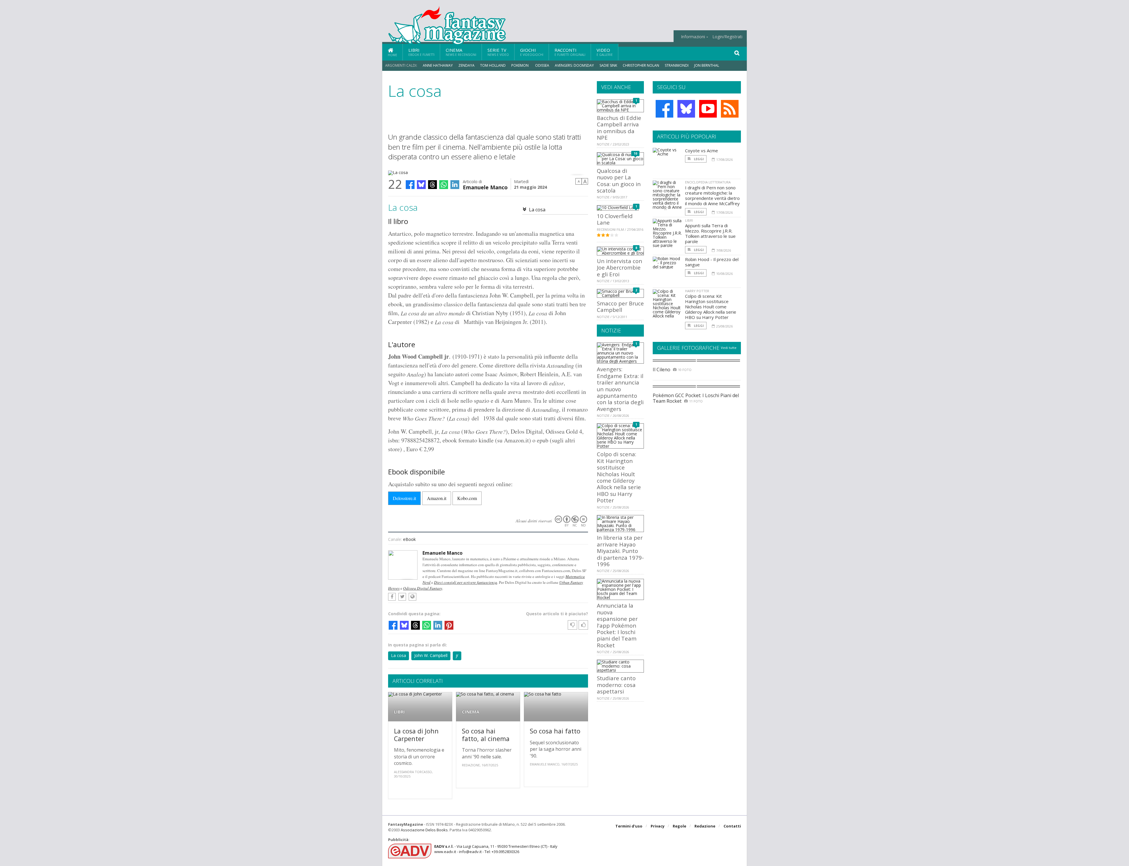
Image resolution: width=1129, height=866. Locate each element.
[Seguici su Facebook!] (664, 109)
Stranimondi (677, 65)
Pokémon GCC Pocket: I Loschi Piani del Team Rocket (696, 398)
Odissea (542, 65)
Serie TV (498, 52)
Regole (679, 826)
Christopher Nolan (641, 65)
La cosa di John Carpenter (416, 735)
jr (457, 655)
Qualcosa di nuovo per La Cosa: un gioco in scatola (619, 180)
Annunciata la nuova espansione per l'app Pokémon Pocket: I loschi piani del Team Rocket (617, 625)
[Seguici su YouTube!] (708, 109)
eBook (409, 539)
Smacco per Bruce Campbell (620, 306)
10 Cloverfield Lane (615, 219)
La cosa (537, 209)
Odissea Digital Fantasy (422, 588)
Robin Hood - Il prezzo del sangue (712, 262)
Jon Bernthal (706, 65)
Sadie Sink (608, 65)
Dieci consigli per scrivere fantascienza (465, 582)
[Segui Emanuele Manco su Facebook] (392, 597)
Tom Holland (493, 65)
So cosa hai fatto (555, 731)
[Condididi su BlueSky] (421, 185)
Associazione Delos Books (424, 829)
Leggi (698, 159)
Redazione (704, 826)
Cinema (461, 52)
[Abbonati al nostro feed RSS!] (730, 109)
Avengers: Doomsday (574, 65)
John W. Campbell (430, 655)
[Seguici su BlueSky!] (686, 109)
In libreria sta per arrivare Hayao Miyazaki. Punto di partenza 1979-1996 (620, 551)
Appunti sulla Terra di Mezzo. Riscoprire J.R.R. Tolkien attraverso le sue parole (710, 233)
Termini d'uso (628, 826)
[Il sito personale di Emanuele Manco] (412, 597)
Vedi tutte (728, 347)
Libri (421, 52)
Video (605, 52)
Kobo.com (467, 498)
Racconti (570, 52)
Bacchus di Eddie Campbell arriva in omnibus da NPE (619, 127)
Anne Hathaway (438, 65)
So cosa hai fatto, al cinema (486, 735)
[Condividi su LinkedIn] (455, 185)
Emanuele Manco (485, 187)
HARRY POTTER (697, 290)
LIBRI (399, 712)
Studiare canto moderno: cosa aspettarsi (616, 684)
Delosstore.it (404, 498)
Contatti (732, 826)
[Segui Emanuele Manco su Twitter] (402, 597)
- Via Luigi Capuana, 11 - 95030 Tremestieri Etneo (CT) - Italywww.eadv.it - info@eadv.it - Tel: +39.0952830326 (495, 849)
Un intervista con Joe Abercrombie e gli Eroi (619, 267)
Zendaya (466, 65)
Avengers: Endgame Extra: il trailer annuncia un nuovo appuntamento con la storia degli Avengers (620, 388)
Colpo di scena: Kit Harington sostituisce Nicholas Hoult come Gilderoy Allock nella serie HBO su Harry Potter (619, 477)
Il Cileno (661, 369)
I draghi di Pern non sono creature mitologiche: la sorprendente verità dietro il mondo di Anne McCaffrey (712, 195)
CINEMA (470, 712)
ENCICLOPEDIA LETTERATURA (708, 182)
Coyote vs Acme (701, 150)
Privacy (657, 826)
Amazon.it (436, 498)
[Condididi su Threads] (432, 185)
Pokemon (520, 65)
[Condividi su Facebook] (410, 185)
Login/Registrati (727, 37)
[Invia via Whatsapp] (444, 185)
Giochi (531, 52)
